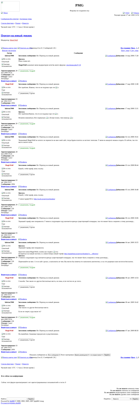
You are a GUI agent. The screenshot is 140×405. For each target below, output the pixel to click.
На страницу (126, 48)
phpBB (12, 401)
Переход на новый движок (16, 35)
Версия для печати (9, 50)
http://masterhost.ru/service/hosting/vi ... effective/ (81, 254)
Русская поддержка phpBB (11, 403)
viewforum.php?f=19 (73, 65)
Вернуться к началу (9, 81)
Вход (6, 13)
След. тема (134, 50)
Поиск (136, 13)
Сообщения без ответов (9, 19)
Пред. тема (125, 50)
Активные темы (26, 19)
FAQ (127, 13)
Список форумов (7, 23)
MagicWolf (14, 40)
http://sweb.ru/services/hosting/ (44, 199)
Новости (25, 23)
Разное (17, 23)
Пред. (133, 48)
